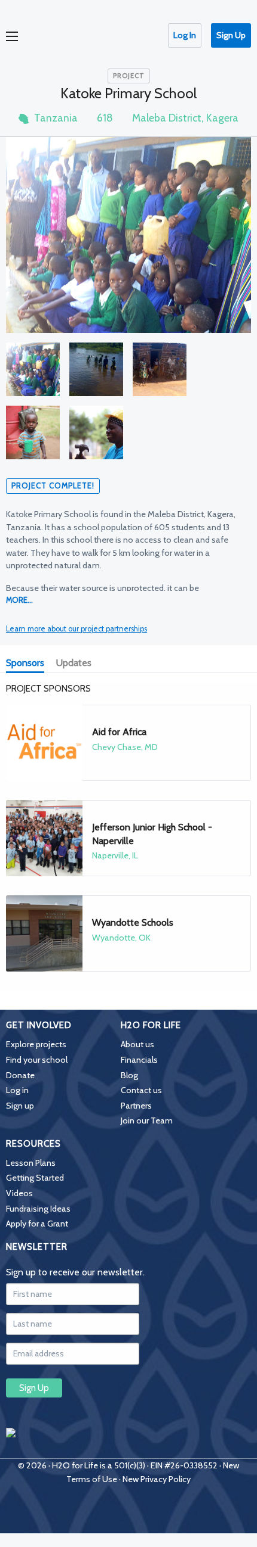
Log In (184, 35)
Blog (129, 1075)
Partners (136, 1105)
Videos (19, 1193)
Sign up (20, 1105)
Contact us (141, 1090)
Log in (17, 1090)
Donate (20, 1075)
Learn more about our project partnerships (76, 628)
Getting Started (35, 1177)
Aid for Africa (119, 731)
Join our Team (147, 1120)
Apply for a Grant (37, 1223)
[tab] (27, 664)
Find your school (37, 1059)
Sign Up (231, 35)
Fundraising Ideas (38, 1208)
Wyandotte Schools (132, 922)
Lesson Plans (31, 1162)
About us (137, 1044)
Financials (139, 1059)
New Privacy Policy (157, 1479)
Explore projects (36, 1044)
